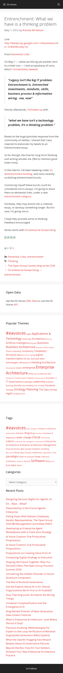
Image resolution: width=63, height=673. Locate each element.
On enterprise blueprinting (40, 230)
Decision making (28, 355)
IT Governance (14, 381)
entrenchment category (17, 196)
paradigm (12, 456)
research (19, 461)
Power (37, 456)
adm (28, 429)
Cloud (36, 437)
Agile (29, 334)
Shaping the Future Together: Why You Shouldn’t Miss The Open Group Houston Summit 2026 (29, 565)
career (19, 437)
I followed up (34, 109)
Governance (40, 378)
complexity (27, 350)
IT (56, 378)
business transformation (45, 347)
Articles (49, 339)
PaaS (54, 453)
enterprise (29, 367)
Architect (41, 428)
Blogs (32, 433)
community (45, 438)
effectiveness (25, 362)
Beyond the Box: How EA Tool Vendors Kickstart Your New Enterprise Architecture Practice (30, 651)
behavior (20, 433)
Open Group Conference (31, 452)
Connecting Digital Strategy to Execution (29, 557)
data (19, 354)
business (43, 342)
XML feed (31, 301)
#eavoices (16, 333)
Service (27, 461)
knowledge (27, 381)
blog (27, 433)
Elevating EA (10, 368)
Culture (10, 441)
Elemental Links (20, 54)
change (27, 437)
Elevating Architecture (43, 362)
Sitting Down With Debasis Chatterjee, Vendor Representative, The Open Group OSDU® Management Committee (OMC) (29, 520)
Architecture (38, 338)
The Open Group (48, 389)
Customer (18, 441)
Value (13, 465)
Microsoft (10, 453)
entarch (19, 368)
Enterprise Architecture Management (38, 444)
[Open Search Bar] (58, 4)
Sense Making (27, 385)
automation (11, 433)
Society (41, 385)
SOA (35, 385)
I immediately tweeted (25, 69)
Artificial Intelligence (18, 342)
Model (16, 452)
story (47, 461)
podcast (30, 456)
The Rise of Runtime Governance (24, 582)
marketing (45, 449)
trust (8, 465)
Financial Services (13, 449)
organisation (47, 453)
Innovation (50, 378)
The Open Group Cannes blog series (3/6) (31, 265)
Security (17, 385)
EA (25, 358)
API (16, 304)
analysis (34, 429)
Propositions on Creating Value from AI (28, 553)
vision (19, 465)
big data (33, 343)
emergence (30, 441)
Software (38, 460)
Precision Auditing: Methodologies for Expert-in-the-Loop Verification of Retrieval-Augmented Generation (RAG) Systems (31, 631)
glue (23, 449)
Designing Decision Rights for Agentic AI (29, 499)
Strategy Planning (26, 389)
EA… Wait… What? (16, 503)
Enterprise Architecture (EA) (39, 374)
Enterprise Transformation (16, 378)
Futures (31, 378)
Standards (50, 385)
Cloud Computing (13, 351)
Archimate (26, 339)
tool (52, 461)
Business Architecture (20, 347)
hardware (36, 449)
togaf (9, 393)
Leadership (39, 381)
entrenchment (35, 256)
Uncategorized (18, 393)
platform (22, 456)
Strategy (9, 389)
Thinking (13, 261)
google (28, 449)
